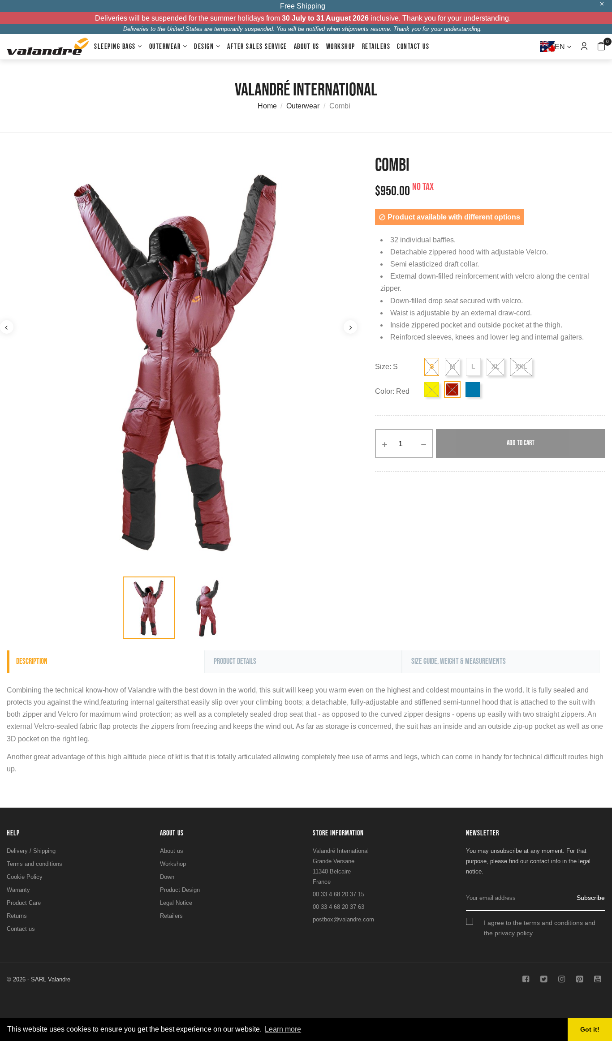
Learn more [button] (283, 1029)
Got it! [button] (589, 1029)
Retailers (171, 915)
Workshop (173, 863)
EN (561, 47)
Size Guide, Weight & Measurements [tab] (458, 661)
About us (171, 850)
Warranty (18, 889)
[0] (601, 47)
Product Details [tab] (235, 661)
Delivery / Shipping (31, 850)
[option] (149, 607)
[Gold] (431, 389)
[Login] (584, 47)
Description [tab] (31, 661)
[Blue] (472, 389)
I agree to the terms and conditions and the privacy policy (539, 928)
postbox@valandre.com (343, 919)
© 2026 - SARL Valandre (38, 979)
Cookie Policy (25, 876)
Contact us (21, 928)
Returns (17, 915)
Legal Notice (176, 902)
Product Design (180, 889)
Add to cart (520, 443)
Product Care (24, 902)
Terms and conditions (34, 863)
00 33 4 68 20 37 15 (338, 894)
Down (167, 876)
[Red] (452, 389)
